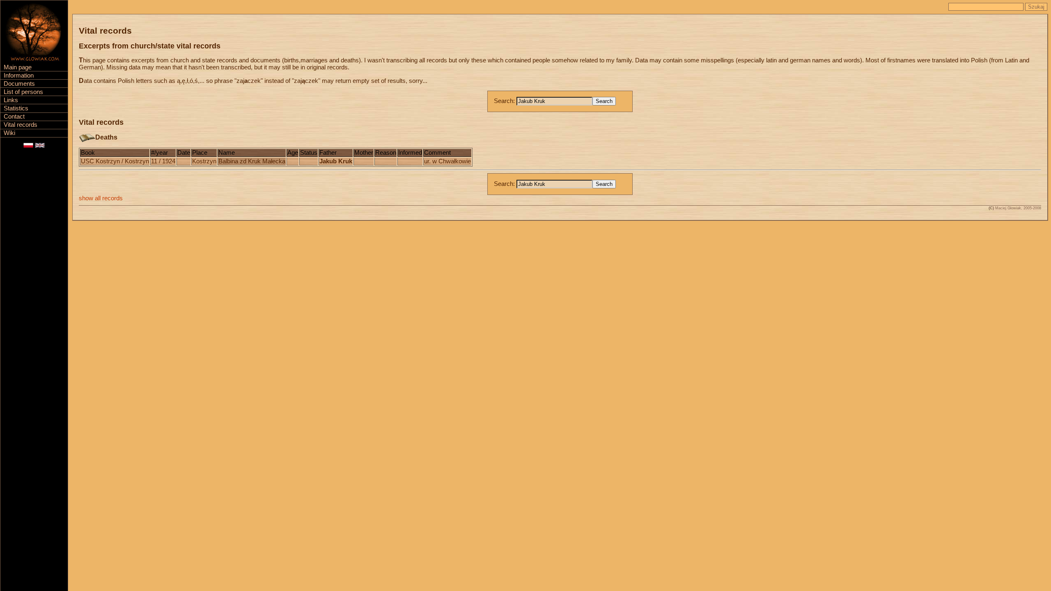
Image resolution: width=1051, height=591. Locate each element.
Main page (18, 67)
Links (11, 100)
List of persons (23, 92)
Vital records (20, 124)
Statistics (16, 108)
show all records (101, 198)
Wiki (9, 133)
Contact (14, 116)
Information (19, 75)
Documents (19, 83)
